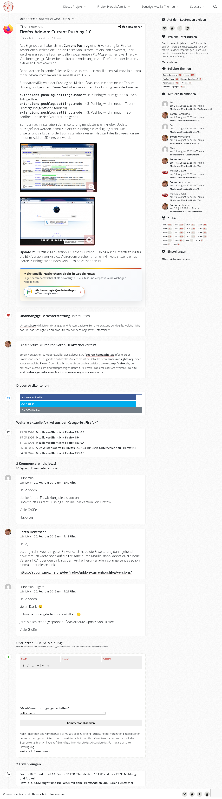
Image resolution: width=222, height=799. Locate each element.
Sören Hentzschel (33, 532)
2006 (166, 244)
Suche (215, 5)
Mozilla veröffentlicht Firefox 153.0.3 (60, 453)
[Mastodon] (172, 28)
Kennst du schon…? (191, 79)
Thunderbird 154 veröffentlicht (184, 143)
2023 (202, 225)
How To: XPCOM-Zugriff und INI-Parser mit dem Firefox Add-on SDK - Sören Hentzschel (76, 783)
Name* (24, 659)
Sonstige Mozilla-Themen (158, 6)
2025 (179, 225)
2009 (178, 240)
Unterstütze (28, 325)
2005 (176, 244)
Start (22, 18)
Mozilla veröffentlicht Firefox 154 (58, 437)
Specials (195, 6)
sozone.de (96, 372)
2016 (190, 232)
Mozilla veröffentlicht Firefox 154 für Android (191, 109)
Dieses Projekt (72, 6)
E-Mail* (65, 659)
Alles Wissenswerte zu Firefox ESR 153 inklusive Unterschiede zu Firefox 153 (86, 448)
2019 (202, 229)
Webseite (107, 659)
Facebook (179, 28)
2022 (167, 229)
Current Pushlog (76, 45)
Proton (186, 83)
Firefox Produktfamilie (111, 6)
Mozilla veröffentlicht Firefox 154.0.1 (60, 432)
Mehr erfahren (170, 62)
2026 (167, 225)
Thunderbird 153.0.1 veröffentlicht (186, 211)
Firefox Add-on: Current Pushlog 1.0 (55, 32)
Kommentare (170, 83)
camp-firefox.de (118, 363)
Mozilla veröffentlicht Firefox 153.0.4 (60, 443)
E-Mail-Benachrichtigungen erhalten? (44, 708)
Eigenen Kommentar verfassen (39, 468)
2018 (167, 232)
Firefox (31, 18)
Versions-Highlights (173, 87)
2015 (202, 232)
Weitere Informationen (35, 751)
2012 (190, 236)
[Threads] (187, 28)
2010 (167, 240)
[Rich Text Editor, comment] (81, 685)
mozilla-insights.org (120, 359)
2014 (167, 236)
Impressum (57, 794)
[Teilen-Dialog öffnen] (119, 26)
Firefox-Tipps (170, 79)
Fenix (189, 75)
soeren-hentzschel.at (100, 354)
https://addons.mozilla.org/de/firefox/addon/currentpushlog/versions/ (76, 572)
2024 (190, 225)
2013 (179, 236)
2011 (202, 236)
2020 (190, 229)
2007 (199, 240)
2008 (189, 240)
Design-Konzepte (172, 75)
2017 (179, 232)
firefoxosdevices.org (68, 372)
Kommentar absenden (81, 723)
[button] (23, 665)
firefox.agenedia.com (40, 372)
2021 (179, 229)
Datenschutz (40, 794)
